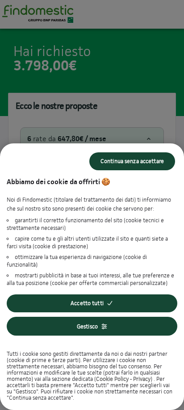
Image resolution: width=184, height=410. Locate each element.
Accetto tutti (87, 303)
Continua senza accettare (132, 161)
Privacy (142, 379)
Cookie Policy (112, 379)
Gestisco (87, 326)
